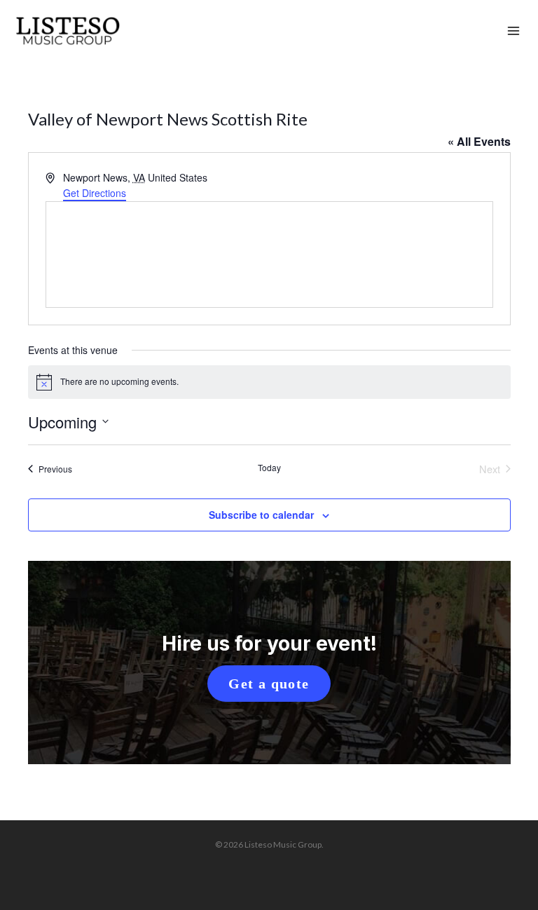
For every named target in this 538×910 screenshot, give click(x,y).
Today (269, 467)
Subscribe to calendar (261, 515)
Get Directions (94, 193)
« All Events (479, 141)
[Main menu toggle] (513, 31)
